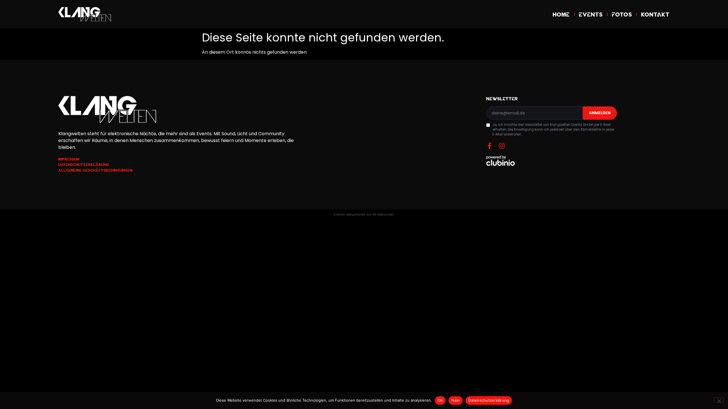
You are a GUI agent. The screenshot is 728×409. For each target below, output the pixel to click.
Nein (455, 400)
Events (591, 14)
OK (440, 400)
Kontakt (655, 14)
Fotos (622, 14)
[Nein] (719, 400)
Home (561, 14)
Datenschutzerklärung (488, 400)
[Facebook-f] (489, 146)
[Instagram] (502, 146)
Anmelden (600, 113)
